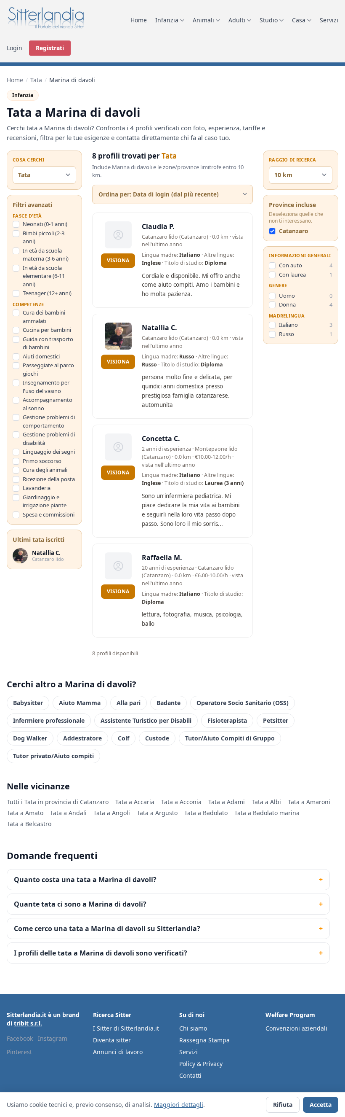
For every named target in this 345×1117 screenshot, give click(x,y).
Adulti (236, 20)
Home (138, 20)
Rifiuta (282, 1105)
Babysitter (28, 703)
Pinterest (19, 1052)
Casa (298, 20)
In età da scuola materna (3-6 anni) (46, 255)
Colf (123, 738)
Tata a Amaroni (309, 802)
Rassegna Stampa (204, 1040)
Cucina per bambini (47, 330)
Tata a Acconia (181, 802)
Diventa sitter (112, 1040)
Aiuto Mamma (80, 703)
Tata (36, 80)
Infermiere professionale (49, 720)
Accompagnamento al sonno (47, 404)
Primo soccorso (42, 461)
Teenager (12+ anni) (47, 293)
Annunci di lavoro (118, 1052)
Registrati (50, 48)
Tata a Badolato (206, 813)
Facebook (20, 1038)
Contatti (190, 1075)
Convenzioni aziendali (296, 1028)
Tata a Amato (25, 813)
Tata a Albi (266, 802)
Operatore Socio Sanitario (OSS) (242, 703)
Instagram (52, 1038)
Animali (203, 20)
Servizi (329, 20)
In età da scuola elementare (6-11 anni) (44, 276)
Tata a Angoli (111, 813)
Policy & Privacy (201, 1064)
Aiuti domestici (41, 356)
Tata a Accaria (134, 802)
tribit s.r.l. (28, 1023)
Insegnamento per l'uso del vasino (46, 387)
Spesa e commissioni (48, 514)
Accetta (321, 1105)
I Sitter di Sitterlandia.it (126, 1028)
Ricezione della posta (49, 479)
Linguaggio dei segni (49, 451)
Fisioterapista (227, 720)
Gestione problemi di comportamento (49, 421)
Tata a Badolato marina (267, 813)
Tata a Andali (68, 813)
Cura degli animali (45, 470)
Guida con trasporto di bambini (48, 343)
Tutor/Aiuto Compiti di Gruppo (230, 738)
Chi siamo (193, 1028)
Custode (157, 738)
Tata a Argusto (157, 813)
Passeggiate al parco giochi (48, 369)
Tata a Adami (226, 802)
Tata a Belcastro (29, 824)
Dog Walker (30, 738)
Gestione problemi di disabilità (49, 439)
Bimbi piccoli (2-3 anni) (43, 237)
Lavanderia (36, 488)
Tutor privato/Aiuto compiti (53, 756)
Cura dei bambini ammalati (44, 317)
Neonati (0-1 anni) (45, 224)
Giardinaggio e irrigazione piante (44, 501)
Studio (269, 20)
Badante (168, 703)
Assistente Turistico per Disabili (146, 720)
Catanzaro (293, 231)
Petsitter (275, 720)
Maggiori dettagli (178, 1105)
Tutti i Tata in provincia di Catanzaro (58, 802)
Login (14, 48)
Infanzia (166, 20)
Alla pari (129, 703)
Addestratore (82, 738)
